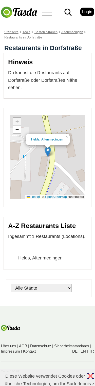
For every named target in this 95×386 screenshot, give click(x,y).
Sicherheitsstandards (71, 346)
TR (91, 351)
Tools (26, 32)
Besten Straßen (46, 32)
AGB (23, 346)
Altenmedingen (72, 32)
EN (83, 351)
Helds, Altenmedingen (40, 257)
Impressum (10, 351)
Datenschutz (40, 346)
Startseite (11, 32)
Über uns (8, 346)
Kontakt (29, 351)
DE (75, 351)
